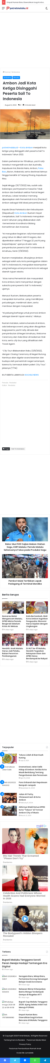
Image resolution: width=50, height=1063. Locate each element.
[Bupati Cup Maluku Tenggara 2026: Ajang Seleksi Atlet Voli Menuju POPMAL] (9, 1005)
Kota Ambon (26, 147)
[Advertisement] (25, 39)
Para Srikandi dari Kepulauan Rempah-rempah (33, 784)
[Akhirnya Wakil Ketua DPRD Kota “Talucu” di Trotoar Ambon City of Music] (9, 811)
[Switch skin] (46, 9)
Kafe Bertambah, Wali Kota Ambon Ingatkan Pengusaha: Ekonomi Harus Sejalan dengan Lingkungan (37, 621)
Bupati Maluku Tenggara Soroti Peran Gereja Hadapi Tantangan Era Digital (24, 963)
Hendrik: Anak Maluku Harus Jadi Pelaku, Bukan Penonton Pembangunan (12, 652)
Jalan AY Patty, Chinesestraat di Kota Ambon (30, 797)
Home (7, 72)
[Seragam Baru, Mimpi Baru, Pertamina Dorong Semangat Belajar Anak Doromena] (9, 980)
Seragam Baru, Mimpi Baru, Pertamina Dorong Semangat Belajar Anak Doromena (33, 979)
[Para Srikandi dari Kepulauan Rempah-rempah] (9, 786)
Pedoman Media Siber (36, 1040)
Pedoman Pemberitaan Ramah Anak (25, 1048)
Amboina (16, 72)
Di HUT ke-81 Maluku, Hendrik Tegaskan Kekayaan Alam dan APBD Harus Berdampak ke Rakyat (37, 653)
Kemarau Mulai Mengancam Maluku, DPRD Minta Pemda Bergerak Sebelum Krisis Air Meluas (12, 621)
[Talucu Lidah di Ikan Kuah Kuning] (9, 759)
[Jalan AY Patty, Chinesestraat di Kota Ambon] (9, 798)
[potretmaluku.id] (17, 8)
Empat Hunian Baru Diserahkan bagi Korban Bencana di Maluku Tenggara (33, 1017)
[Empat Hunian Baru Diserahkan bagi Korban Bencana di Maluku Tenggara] (9, 1018)
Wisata (16, 77)
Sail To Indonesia (17, 449)
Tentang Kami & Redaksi (14, 1040)
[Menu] (3, 9)
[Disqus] (25, 704)
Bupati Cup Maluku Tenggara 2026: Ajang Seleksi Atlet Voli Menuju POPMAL (33, 1004)
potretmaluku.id (10, 147)
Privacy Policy (25, 1044)
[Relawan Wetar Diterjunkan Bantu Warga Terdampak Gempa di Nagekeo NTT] (9, 993)
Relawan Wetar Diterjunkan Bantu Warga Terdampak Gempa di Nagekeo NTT (32, 992)
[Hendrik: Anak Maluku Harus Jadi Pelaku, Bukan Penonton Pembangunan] (13, 640)
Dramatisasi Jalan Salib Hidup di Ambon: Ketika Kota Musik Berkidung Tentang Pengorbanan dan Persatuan (33, 771)
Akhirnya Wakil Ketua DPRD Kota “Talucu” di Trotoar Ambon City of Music (32, 810)
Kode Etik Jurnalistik (25, 1053)
